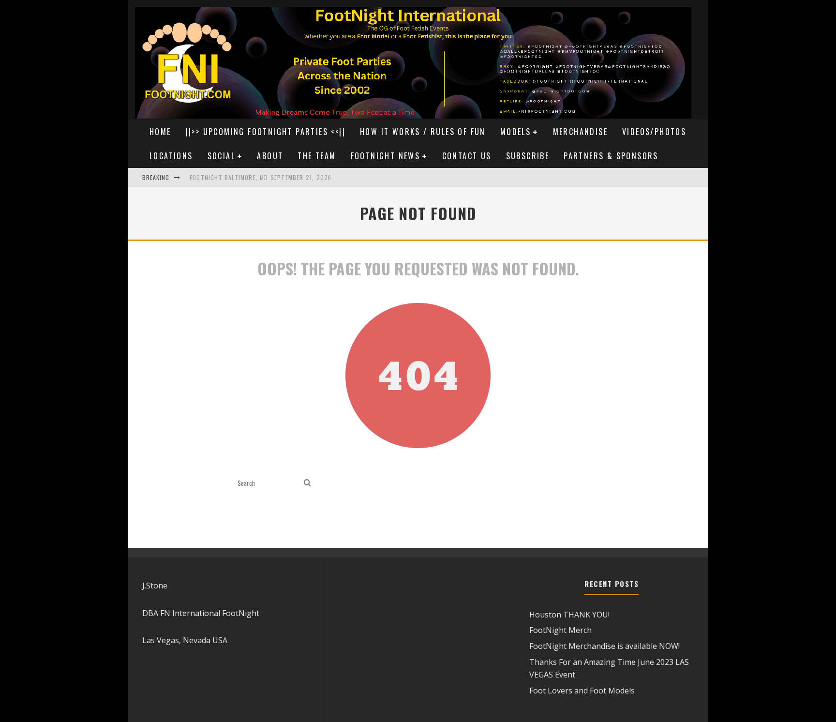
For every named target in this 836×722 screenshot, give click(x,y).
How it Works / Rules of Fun (423, 131)
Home (160, 131)
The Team (317, 156)
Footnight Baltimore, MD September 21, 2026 (260, 177)
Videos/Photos (654, 131)
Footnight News (385, 156)
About (270, 156)
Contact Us (467, 156)
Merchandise (580, 131)
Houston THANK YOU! (569, 614)
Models (515, 131)
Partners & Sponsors (611, 156)
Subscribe (528, 156)
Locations (171, 156)
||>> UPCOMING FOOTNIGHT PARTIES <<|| (265, 131)
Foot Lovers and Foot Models (582, 690)
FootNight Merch (560, 630)
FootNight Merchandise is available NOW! (604, 646)
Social (221, 156)
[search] (307, 483)
